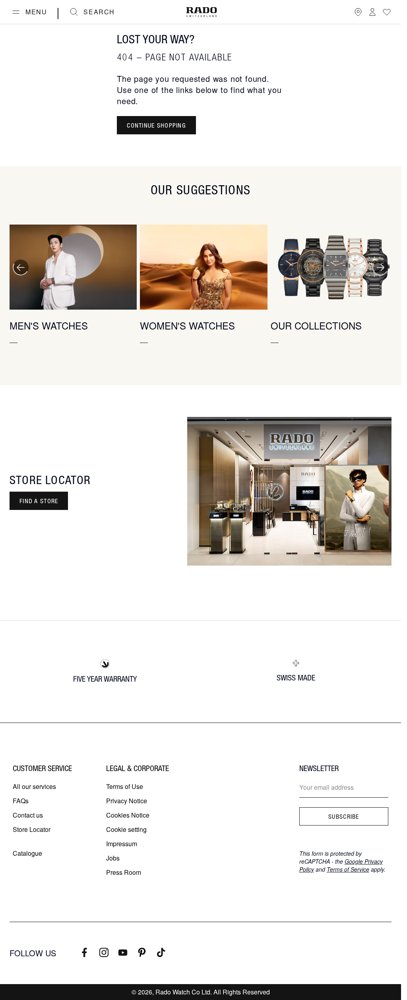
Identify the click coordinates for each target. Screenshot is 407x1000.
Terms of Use (124, 786)
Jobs (113, 857)
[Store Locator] (358, 12)
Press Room (123, 872)
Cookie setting (126, 829)
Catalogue (27, 853)
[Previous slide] (21, 267)
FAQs (21, 800)
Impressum (121, 843)
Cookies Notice (127, 815)
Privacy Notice (126, 800)
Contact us (28, 815)
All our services (34, 786)
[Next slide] (380, 267)
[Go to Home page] (201, 12)
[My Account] (372, 12)
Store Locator (31, 829)
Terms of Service (348, 869)
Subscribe (343, 816)
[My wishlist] (386, 12)
